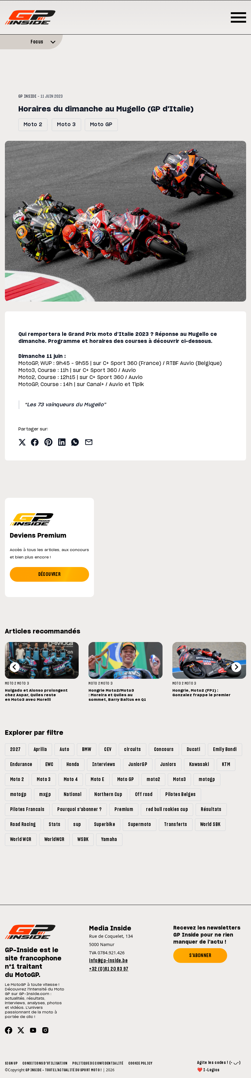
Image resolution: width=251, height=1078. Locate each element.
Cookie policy (140, 1063)
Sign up (11, 1063)
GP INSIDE (27, 96)
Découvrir (49, 574)
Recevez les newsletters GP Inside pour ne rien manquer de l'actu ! (206, 935)
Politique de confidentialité (97, 1063)
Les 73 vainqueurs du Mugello (65, 404)
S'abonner (200, 955)
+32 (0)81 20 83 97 (108, 969)
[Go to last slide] (15, 667)
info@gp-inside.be (108, 960)
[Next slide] (236, 667)
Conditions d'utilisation (44, 1063)
